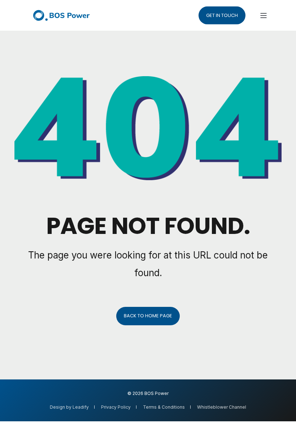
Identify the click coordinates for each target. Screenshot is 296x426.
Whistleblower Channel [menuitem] (221, 407)
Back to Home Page (148, 315)
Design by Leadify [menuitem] (69, 407)
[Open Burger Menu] (263, 15)
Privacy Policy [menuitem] (116, 407)
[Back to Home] (61, 15)
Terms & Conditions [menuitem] (164, 407)
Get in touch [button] (222, 15)
